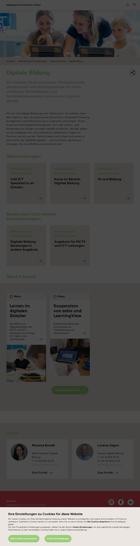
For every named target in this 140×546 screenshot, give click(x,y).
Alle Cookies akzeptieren (23, 538)
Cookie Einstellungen (58, 538)
